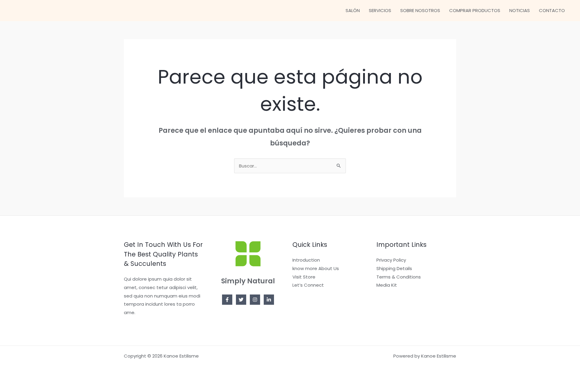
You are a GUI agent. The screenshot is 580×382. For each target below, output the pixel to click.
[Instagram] (255, 299)
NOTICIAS (519, 10)
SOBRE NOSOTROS (420, 10)
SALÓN (353, 10)
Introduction (306, 260)
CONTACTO (552, 10)
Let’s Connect (308, 285)
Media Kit (386, 285)
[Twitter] (241, 299)
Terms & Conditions (398, 277)
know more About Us (315, 268)
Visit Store (303, 277)
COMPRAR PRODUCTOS (474, 10)
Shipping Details (394, 268)
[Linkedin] (269, 299)
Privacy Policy (391, 260)
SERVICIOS (380, 10)
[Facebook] (227, 299)
